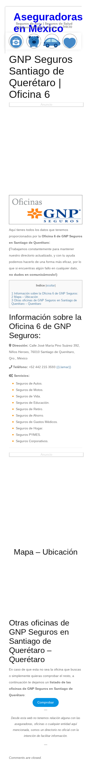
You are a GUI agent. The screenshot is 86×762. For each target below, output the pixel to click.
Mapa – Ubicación (24, 297)
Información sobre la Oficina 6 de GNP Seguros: (44, 293)
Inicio (67, 26)
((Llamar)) (63, 367)
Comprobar (45, 702)
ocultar (50, 285)
